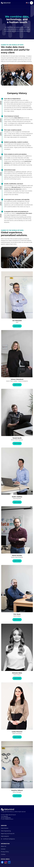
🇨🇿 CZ (27, 3)
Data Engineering (6, 831)
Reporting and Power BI (7, 833)
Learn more (17, 326)
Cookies (3, 854)
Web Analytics (5, 836)
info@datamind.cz (9, 819)
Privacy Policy (5, 851)
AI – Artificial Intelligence (8, 839)
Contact (3, 849)
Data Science (4, 828)
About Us (3, 846)
